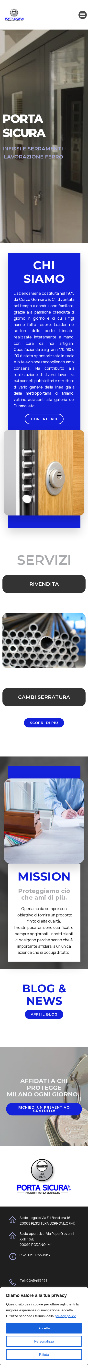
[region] (44, 1326)
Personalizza (44, 1341)
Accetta (44, 1328)
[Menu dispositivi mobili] (82, 15)
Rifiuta (44, 1354)
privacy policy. (65, 1316)
